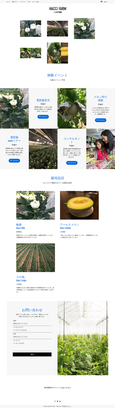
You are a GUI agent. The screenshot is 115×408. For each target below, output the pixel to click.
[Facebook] (55, 401)
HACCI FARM (57, 8)
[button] (100, 120)
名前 (14, 320)
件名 (14, 334)
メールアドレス (18, 327)
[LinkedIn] (60, 401)
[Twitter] (57, 401)
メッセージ (16, 340)
